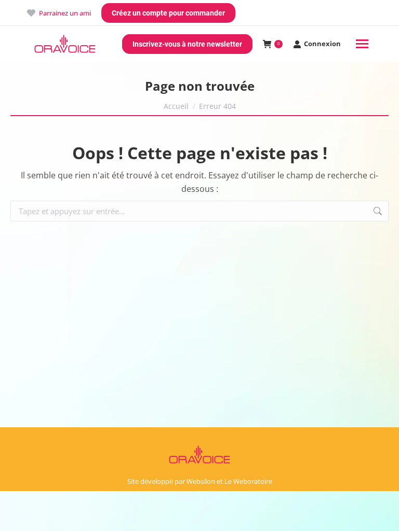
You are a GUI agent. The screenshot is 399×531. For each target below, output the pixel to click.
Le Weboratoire (248, 481)
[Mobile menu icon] (362, 43)
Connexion (322, 43)
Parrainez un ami (65, 13)
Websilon (201, 481)
